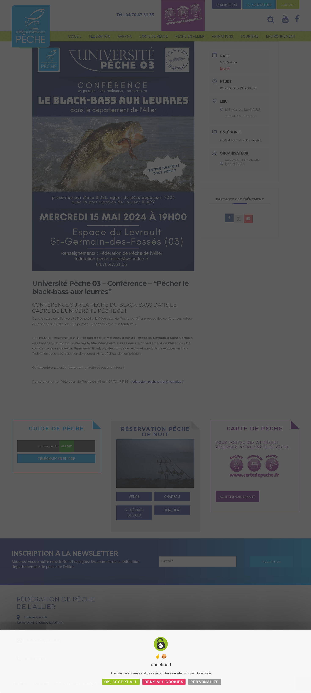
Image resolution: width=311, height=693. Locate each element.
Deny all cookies (164, 682)
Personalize (204, 682)
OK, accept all (120, 682)
